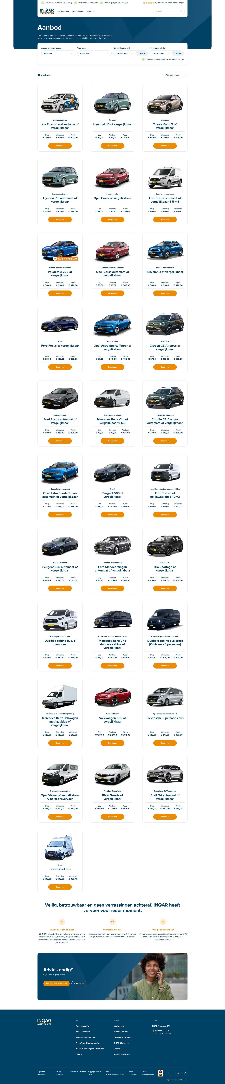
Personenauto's (82, 1026)
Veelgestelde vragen (122, 1054)
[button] (132, 53)
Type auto (81, 48)
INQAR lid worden (121, 1043)
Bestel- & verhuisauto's (85, 1037)
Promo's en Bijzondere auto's (88, 1043)
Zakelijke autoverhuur (123, 1037)
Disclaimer (74, 1071)
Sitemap (83, 1071)
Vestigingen (119, 1026)
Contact (117, 1048)
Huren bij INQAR (121, 1031)
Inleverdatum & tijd (157, 48)
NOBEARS (184, 1080)
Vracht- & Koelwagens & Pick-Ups (90, 1048)
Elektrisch (80, 1054)
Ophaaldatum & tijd (121, 48)
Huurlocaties (77, 11)
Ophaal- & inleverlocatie (51, 48)
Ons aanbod (63, 11)
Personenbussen (83, 1031)
